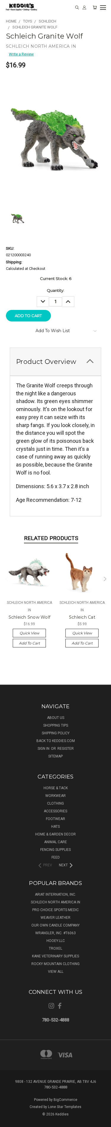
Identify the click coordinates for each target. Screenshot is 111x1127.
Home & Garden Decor (55, 834)
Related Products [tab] (51, 538)
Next (104, 578)
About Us (55, 718)
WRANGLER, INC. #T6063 (55, 933)
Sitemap (55, 756)
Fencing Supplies (55, 850)
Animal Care (55, 842)
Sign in (44, 748)
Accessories (55, 811)
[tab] (55, 362)
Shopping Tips (55, 725)
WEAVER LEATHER (55, 918)
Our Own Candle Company (55, 925)
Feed (56, 857)
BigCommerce (65, 1100)
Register (65, 748)
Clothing (55, 803)
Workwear (55, 796)
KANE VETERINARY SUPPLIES (55, 956)
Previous (6, 578)
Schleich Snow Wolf (30, 617)
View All (55, 972)
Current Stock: (55, 278)
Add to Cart (29, 643)
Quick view (29, 633)
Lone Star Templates (64, 1107)
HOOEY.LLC (55, 941)
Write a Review (21, 54)
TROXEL (55, 948)
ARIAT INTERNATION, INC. (55, 894)
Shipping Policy (56, 733)
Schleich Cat (82, 617)
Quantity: (55, 290)
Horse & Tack (56, 788)
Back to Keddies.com (55, 741)
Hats (55, 826)
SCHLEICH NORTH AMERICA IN (55, 902)
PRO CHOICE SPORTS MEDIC (55, 910)
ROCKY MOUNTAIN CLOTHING (55, 964)
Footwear (55, 819)
